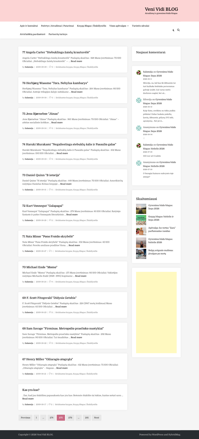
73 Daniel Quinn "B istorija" (41, 175)
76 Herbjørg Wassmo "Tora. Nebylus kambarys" (55, 83)
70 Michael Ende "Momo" (39, 267)
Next (96, 417)
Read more (76, 61)
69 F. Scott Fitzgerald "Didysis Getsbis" (49, 297)
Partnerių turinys (58, 34)
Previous (25, 417)
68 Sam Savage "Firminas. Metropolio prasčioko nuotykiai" (63, 328)
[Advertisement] (156, 312)
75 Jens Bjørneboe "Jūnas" (40, 113)
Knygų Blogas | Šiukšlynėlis (91, 26)
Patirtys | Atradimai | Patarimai (57, 26)
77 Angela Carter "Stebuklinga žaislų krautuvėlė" (56, 52)
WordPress (157, 434)
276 (70, 417)
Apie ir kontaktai (29, 26)
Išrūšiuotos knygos (64, 67)
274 (51, 417)
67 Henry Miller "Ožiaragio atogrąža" (47, 359)
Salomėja (29, 67)
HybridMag (174, 434)
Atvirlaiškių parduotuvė (32, 34)
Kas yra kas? (30, 390)
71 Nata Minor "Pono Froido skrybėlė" (48, 236)
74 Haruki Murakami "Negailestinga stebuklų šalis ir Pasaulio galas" (69, 144)
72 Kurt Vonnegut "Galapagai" (42, 205)
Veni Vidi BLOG (161, 9)
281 (87, 417)
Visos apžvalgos (117, 26)
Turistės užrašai (140, 26)
